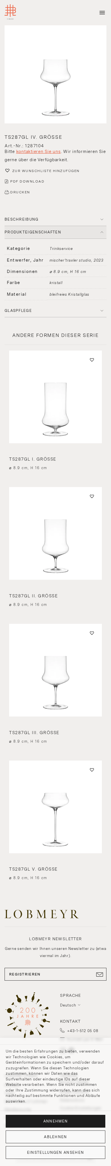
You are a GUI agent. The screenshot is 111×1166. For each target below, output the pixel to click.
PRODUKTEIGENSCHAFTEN (33, 232)
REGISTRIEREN (25, 974)
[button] (55, 75)
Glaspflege (18, 310)
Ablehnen (55, 1137)
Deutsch (68, 1005)
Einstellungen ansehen (55, 1152)
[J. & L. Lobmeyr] (10, 12)
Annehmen (55, 1121)
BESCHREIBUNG (22, 219)
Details (55, 457)
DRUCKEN (20, 192)
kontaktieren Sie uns (38, 151)
